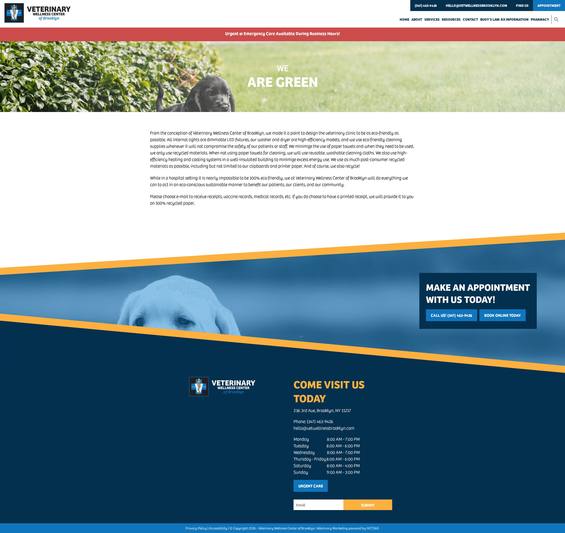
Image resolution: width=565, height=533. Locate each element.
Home (404, 19)
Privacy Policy (196, 528)
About (416, 19)
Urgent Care (310, 485)
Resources (451, 19)
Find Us (522, 5)
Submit (368, 505)
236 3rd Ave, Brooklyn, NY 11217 (322, 410)
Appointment (549, 5)
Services (432, 19)
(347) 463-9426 (426, 5)
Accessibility (218, 528)
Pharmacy (540, 19)
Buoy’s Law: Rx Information (504, 19)
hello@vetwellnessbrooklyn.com (476, 5)
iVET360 (373, 528)
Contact (470, 19)
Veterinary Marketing (332, 528)
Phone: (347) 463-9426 (313, 421)
